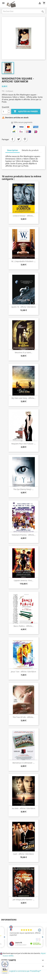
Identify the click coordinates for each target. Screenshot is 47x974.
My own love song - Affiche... (24, 398)
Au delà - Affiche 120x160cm (23, 808)
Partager (12, 139)
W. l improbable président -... (23, 261)
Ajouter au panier (26, 111)
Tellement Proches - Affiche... (23, 535)
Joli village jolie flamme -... (23, 899)
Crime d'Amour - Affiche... (23, 216)
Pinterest (24, 139)
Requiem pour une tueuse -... (23, 444)
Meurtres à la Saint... (23, 352)
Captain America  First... (23, 580)
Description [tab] (12, 150)
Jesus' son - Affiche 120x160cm (23, 671)
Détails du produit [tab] (30, 150)
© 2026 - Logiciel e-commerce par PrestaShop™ (21, 971)
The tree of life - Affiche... (23, 717)
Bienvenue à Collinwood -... (24, 763)
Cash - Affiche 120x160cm (23, 854)
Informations (9, 919)
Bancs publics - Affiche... (23, 626)
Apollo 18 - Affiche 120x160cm (23, 307)
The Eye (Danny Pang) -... (23, 489)
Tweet (18, 139)
